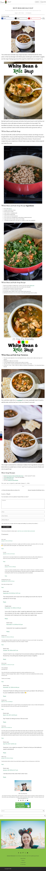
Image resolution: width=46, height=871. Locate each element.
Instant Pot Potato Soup (8, 478)
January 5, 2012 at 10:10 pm (9, 553)
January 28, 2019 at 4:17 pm (10, 770)
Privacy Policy (31, 868)
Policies (23, 860)
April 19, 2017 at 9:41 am (9, 744)
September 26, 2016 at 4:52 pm (7, 581)
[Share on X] (1, 437)
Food (23, 486)
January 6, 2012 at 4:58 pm (10, 566)
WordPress (36, 868)
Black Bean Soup (10, 477)
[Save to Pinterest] (1, 439)
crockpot (19, 400)
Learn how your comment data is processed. (26, 531)
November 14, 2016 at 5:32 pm (14, 624)
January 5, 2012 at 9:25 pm (6, 540)
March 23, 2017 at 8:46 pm (7, 701)
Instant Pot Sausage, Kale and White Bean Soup (13, 475)
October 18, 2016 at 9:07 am (10, 650)
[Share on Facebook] (1, 435)
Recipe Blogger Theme (16, 868)
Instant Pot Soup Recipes (13, 480)
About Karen (23, 858)
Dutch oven (32, 285)
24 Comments (28, 13)
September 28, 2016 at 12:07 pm (11, 593)
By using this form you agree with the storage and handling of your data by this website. (20, 523)
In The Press (23, 864)
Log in (40, 868)
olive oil (10, 208)
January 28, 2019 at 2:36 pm (7, 758)
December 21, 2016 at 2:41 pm (7, 664)
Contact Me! (23, 862)
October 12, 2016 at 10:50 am (7, 636)
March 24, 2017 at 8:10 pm (10, 715)
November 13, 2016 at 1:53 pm (13, 608)
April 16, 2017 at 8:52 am (6, 727)
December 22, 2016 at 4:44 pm (11, 687)
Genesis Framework (24, 868)
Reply (2, 548)
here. (27, 798)
